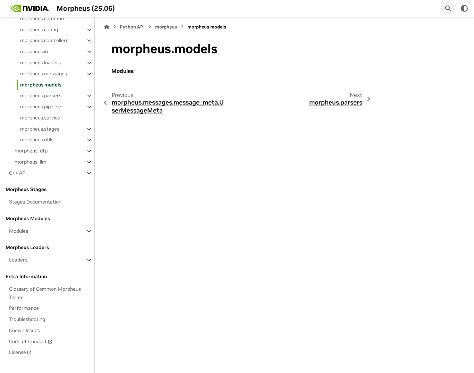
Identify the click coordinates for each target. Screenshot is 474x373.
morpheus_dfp (31, 151)
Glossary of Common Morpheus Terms (45, 293)
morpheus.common (42, 18)
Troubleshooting (27, 319)
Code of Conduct (28, 341)
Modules (18, 231)
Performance (24, 308)
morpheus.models (40, 85)
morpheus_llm (30, 162)
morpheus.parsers (40, 95)
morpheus (166, 27)
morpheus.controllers (44, 40)
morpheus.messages (43, 74)
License (17, 352)
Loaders (18, 260)
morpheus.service (40, 118)
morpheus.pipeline (40, 106)
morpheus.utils (36, 139)
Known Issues (24, 330)
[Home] (106, 27)
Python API (132, 27)
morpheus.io (34, 51)
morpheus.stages (39, 129)
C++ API (18, 173)
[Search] (448, 8)
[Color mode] (464, 8)
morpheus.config (39, 29)
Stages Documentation (35, 202)
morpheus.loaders (40, 62)
